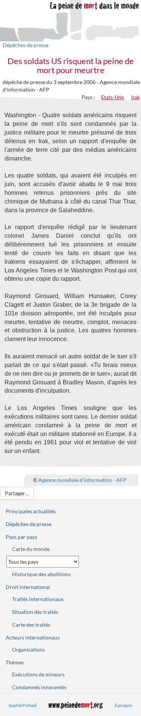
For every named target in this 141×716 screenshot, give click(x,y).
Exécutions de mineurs (38, 674)
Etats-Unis (112, 97)
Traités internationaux (38, 599)
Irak (135, 97)
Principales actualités (31, 511)
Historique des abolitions (41, 574)
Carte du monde (31, 549)
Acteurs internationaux (33, 637)
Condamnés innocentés (39, 687)
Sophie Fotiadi (23, 705)
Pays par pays (21, 537)
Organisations (28, 649)
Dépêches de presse (26, 45)
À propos (123, 705)
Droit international (28, 587)
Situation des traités (35, 612)
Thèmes (15, 662)
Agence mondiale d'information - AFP (82, 480)
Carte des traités (31, 624)
